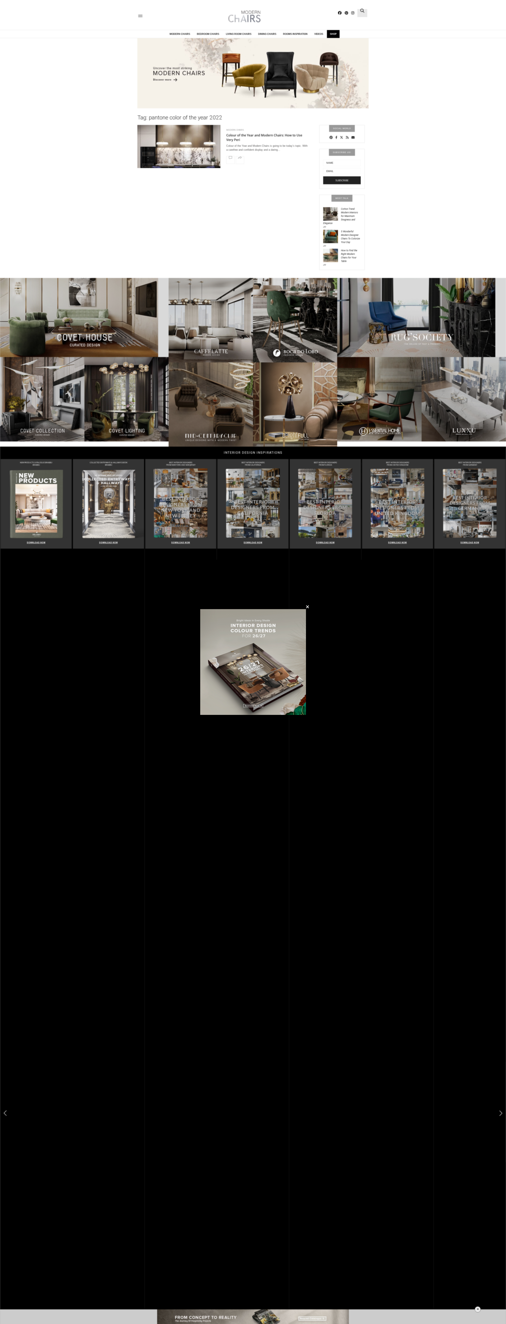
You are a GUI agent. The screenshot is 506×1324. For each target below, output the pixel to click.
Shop (333, 34)
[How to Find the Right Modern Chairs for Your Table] (332, 255)
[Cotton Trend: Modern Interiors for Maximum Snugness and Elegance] (332, 213)
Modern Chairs (180, 34)
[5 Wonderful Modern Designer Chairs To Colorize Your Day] (332, 236)
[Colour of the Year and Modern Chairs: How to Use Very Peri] (178, 157)
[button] (501, 1113)
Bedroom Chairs (208, 34)
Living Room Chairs (238, 34)
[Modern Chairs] (243, 16)
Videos (318, 34)
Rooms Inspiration (295, 34)
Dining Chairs (267, 34)
